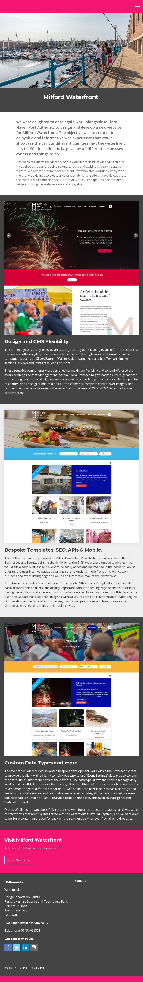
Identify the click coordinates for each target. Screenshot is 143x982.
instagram (34, 947)
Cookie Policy (39, 968)
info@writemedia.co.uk (30, 923)
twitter (16, 947)
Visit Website (19, 860)
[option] (71, 62)
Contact (80, 881)
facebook (8, 947)
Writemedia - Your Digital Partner (18, 6)
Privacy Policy (22, 968)
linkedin (25, 947)
